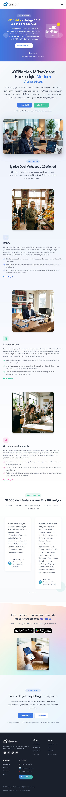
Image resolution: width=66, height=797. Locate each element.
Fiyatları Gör (42, 715)
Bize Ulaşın (6, 767)
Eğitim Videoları (52, 754)
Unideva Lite (36, 744)
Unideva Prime (36, 750)
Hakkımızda (6, 764)
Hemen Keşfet (8, 277)
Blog (49, 747)
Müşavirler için (41, 105)
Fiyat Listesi (36, 754)
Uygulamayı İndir (52, 744)
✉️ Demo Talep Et (26, 776)
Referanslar (6, 771)
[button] (29, 53)
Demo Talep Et (25, 715)
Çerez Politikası (7, 790)
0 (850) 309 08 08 (27, 764)
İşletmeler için (25, 105)
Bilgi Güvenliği (26, 790)
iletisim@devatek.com (28, 768)
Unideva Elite (36, 747)
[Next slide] (60, 35)
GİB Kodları (51, 750)
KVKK (4, 774)
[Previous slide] (6, 35)
